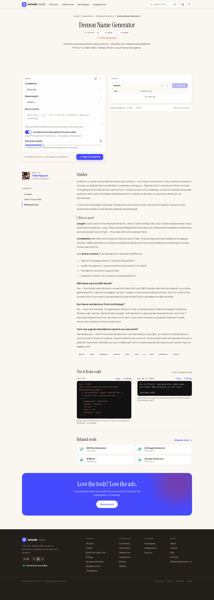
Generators (87, 16)
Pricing (89, 557)
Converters (124, 543)
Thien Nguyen (40, 175)
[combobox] (63, 89)
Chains (89, 548)
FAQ (172, 552)
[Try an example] (95, 78)
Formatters (124, 548)
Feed (189, 581)
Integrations (99, 4)
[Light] (34, 559)
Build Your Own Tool (95, 552)
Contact (174, 557)
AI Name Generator (105, 16)
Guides (28, 194)
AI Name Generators (179, 561)
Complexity (31, 83)
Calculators (124, 557)
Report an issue (183, 108)
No (139, 108)
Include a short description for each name (54, 132)
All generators (181, 440)
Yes (130, 108)
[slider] (42, 145)
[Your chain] (182, 4)
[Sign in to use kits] (98, 33)
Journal (173, 548)
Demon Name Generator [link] (128, 16)
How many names (33, 141)
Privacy (159, 581)
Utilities (122, 566)
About (173, 543)
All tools (53, 4)
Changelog (91, 570)
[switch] (28, 132)
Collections (68, 4)
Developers (83, 4)
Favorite (90, 33)
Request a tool (93, 566)
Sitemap (180, 581)
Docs (147, 552)
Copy (117, 378)
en (27, 559)
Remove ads (107, 504)
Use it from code (32, 199)
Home (76, 16)
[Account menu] (189, 4)
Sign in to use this (91, 156)
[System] (38, 559)
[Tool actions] (100, 78)
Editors (122, 561)
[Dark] (43, 559)
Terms (169, 581)
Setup (128, 378)
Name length (31, 96)
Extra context (32, 109)
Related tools (31, 204)
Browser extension (95, 561)
